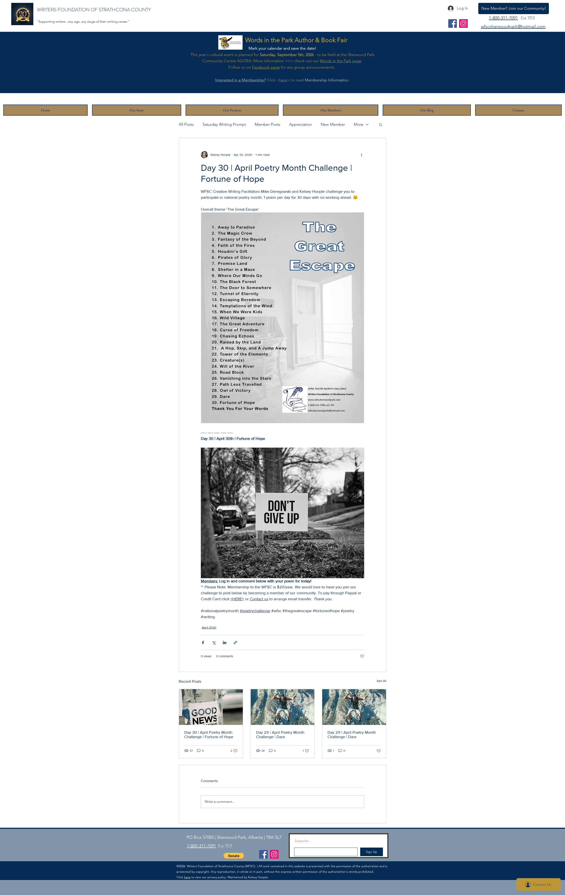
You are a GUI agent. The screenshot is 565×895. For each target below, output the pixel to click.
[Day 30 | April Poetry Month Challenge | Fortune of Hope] (211, 707)
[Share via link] (235, 642)
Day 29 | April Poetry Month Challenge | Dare (280, 734)
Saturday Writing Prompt (224, 124)
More (358, 124)
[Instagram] (463, 23)
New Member (333, 124)
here (283, 80)
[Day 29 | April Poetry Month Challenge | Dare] (283, 707)
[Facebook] (452, 23)
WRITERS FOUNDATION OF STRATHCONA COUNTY (94, 9)
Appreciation (300, 124)
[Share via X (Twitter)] (214, 642)
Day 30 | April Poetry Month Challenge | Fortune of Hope (208, 734)
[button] (381, 124)
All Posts (186, 124)
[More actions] (361, 154)
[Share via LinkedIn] (224, 642)
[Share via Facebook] (203, 642)
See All (381, 681)
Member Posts (267, 124)
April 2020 (209, 627)
